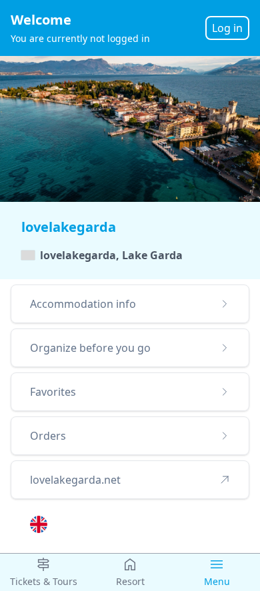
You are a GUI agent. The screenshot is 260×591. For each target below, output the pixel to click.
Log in (227, 28)
